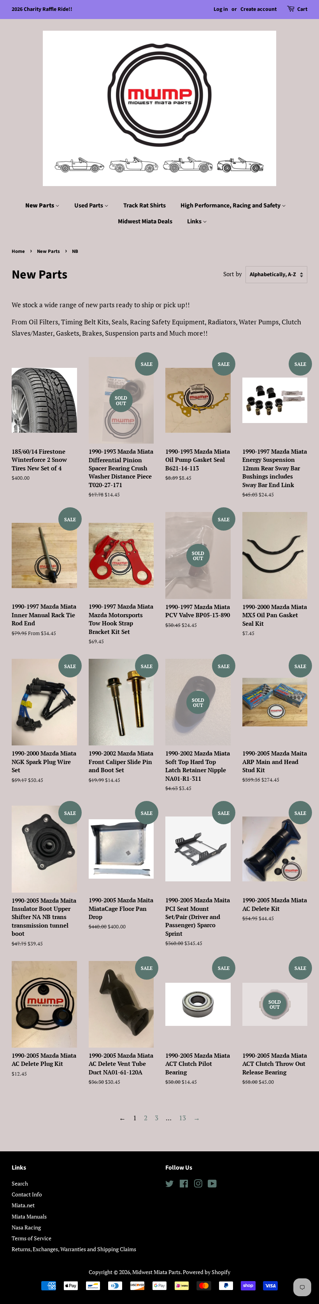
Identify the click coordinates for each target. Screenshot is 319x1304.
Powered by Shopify (206, 1272)
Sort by (232, 274)
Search (20, 1183)
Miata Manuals (29, 1216)
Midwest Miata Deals (145, 221)
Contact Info (27, 1194)
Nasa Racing (26, 1227)
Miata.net (23, 1205)
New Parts (40, 205)
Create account (258, 9)
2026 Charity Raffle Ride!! (42, 9)
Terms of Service (31, 1238)
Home (18, 251)
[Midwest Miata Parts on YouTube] (212, 1185)
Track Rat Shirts (144, 205)
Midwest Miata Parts (156, 1272)
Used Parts (89, 205)
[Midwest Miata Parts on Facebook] (183, 1185)
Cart (302, 9)
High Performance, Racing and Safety (231, 205)
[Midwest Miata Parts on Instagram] (198, 1185)
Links (195, 221)
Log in (221, 9)
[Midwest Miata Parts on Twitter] (169, 1185)
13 (182, 1117)
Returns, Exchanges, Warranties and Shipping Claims (74, 1249)
